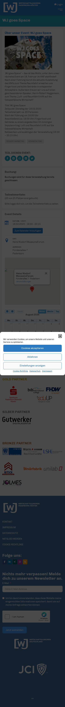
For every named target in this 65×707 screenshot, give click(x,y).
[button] (60, 336)
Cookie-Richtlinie (20, 371)
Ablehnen (32, 356)
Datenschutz (35, 371)
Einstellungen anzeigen (32, 365)
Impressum (47, 371)
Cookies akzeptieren (32, 348)
